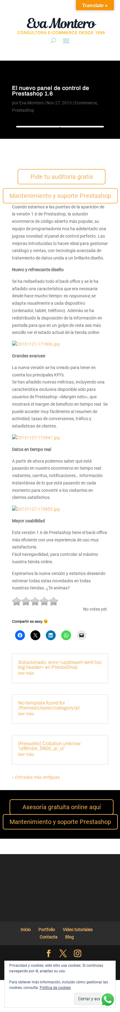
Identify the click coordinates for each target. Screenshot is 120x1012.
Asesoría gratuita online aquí (61, 807)
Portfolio (46, 929)
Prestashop (23, 110)
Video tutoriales (78, 929)
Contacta (49, 936)
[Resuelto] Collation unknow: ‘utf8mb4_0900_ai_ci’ (50, 746)
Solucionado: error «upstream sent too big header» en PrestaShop (60, 665)
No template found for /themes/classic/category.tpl (49, 705)
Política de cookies (55, 988)
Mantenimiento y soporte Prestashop (60, 195)
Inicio (26, 929)
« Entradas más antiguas (36, 777)
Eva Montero (31, 102)
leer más (26, 673)
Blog (69, 936)
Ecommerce (85, 102)
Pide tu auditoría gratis (61, 176)
